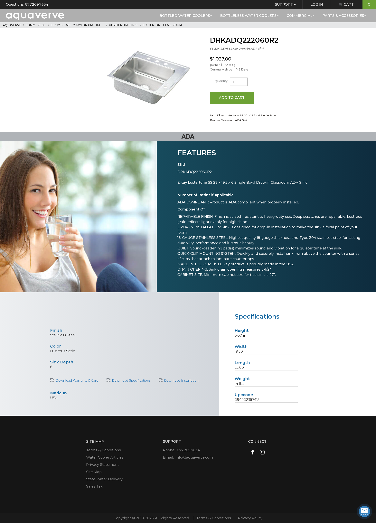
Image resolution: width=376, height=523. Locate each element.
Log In (317, 4)
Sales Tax (94, 486)
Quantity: (221, 81)
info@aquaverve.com (194, 457)
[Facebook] (252, 452)
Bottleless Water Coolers (248, 16)
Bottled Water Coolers (184, 16)
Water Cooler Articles (104, 457)
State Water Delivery (104, 479)
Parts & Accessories (343, 16)
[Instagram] (262, 452)
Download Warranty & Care (77, 380)
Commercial (299, 16)
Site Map (94, 472)
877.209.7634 (188, 450)
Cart (357, 4)
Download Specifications (131, 380)
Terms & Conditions (103, 450)
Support (284, 4)
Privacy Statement (102, 464)
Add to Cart (232, 98)
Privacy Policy (250, 518)
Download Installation (181, 380)
